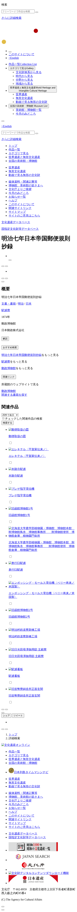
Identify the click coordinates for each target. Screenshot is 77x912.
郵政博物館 (8, 368)
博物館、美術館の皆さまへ (26, 185)
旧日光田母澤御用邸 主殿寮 (26, 656)
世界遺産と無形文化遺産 (32, 89)
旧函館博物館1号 (19, 515)
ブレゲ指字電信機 (20, 495)
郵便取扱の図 (17, 436)
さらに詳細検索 (11, 17)
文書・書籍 (8, 303)
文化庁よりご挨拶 (20, 189)
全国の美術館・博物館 (28, 106)
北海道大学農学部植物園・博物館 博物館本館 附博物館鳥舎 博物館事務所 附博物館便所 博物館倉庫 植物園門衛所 (41, 546)
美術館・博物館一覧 (29, 109)
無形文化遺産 (24, 98)
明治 (21, 303)
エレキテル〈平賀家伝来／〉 (27, 455)
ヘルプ (13, 200)
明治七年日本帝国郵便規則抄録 (21, 354)
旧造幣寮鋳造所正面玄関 (24, 695)
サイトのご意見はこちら (24, 215)
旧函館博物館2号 (19, 616)
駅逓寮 (5, 310)
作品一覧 (23, 64)
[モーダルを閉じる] (2, 906)
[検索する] (36, 12)
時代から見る (24, 75)
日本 (29, 303)
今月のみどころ (26, 113)
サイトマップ (17, 211)
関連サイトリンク (20, 208)
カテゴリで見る (22, 68)
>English (14, 57)
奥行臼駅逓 (16, 569)
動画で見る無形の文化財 (31, 101)
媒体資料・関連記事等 (23, 181)
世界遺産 (21, 94)
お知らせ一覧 (17, 196)
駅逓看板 (14, 675)
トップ (13, 145)
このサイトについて (21, 54)
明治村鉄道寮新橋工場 (23, 636)
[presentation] (3, 418)
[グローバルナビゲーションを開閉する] (2, 121)
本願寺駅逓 (16, 475)
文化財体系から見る (29, 72)
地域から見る (24, 83)
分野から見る (24, 79)
